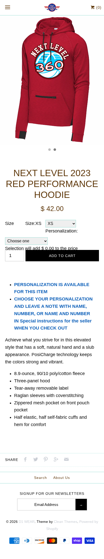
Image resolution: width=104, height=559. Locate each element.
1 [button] (49, 150)
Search (40, 478)
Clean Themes (65, 522)
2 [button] (54, 150)
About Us (61, 478)
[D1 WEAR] (52, 8)
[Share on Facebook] (26, 460)
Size (9, 223)
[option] (52, 80)
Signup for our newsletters (52, 494)
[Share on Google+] (57, 460)
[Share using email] (66, 460)
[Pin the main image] (46, 460)
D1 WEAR (27, 522)
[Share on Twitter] (36, 460)
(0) (98, 7)
